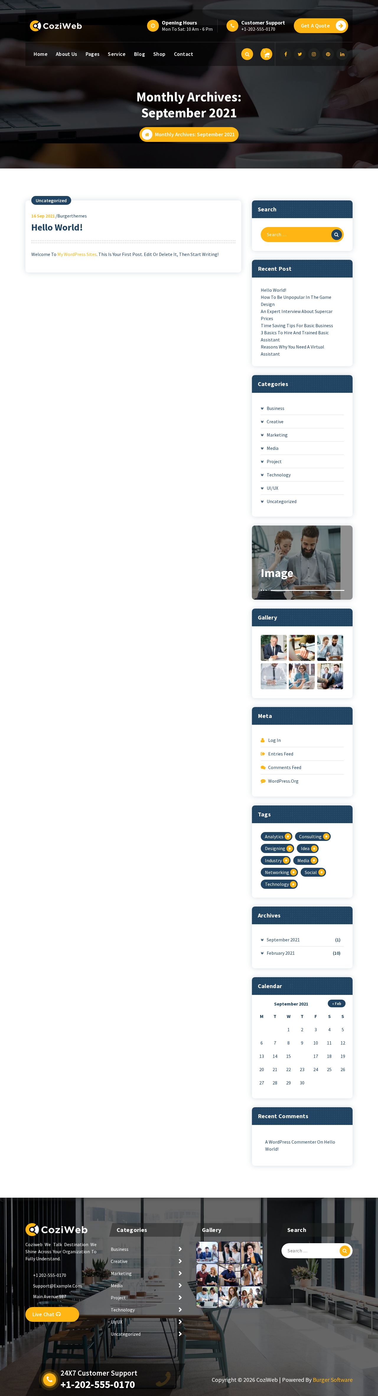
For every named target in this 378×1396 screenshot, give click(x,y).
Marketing (277, 435)
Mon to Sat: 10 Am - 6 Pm (187, 29)
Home (41, 54)
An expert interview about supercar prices (297, 314)
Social (311, 872)
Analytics (274, 836)
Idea (305, 848)
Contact (183, 54)
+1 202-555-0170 (49, 1275)
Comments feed (284, 767)
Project (274, 461)
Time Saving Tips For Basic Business (297, 325)
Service (117, 54)
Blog (139, 54)
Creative (275, 421)
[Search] (336, 234)
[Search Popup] (247, 54)
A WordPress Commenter (290, 1142)
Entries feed (280, 754)
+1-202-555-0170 (258, 29)
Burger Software (333, 1379)
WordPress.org (283, 781)
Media (272, 448)
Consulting (310, 836)
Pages (93, 54)
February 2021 (281, 953)
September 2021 (283, 940)
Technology (279, 475)
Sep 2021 (43, 216)
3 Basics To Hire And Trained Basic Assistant (295, 336)
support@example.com (57, 1286)
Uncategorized (51, 200)
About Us (66, 54)
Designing (275, 848)
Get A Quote (315, 25)
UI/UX (272, 488)
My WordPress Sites (77, 254)
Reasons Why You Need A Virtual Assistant (292, 350)
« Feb (336, 1003)
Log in (274, 740)
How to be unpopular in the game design (296, 300)
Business (275, 408)
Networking (277, 872)
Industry (273, 860)
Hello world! (57, 227)
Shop (159, 54)
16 (302, 1056)
